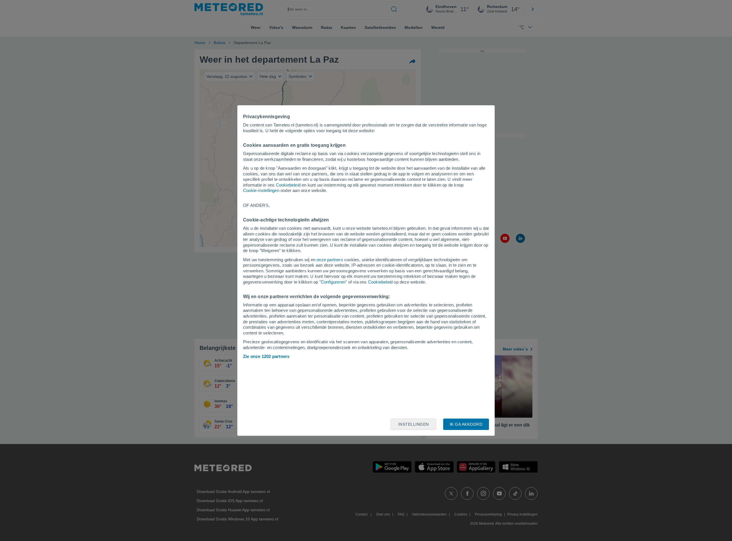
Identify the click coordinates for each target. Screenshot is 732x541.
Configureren (333, 282)
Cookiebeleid (288, 185)
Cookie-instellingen (261, 190)
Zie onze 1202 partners (266, 356)
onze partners (330, 259)
